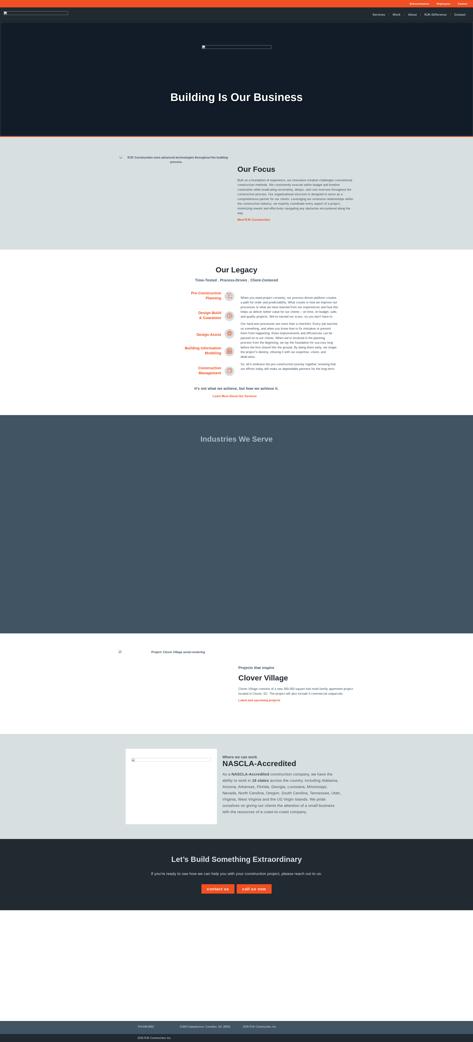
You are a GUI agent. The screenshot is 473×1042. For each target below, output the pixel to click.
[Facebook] (294, 1027)
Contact (460, 14)
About (412, 14)
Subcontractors (419, 3)
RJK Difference (435, 14)
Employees (443, 3)
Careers (462, 3)
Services (378, 14)
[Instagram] (301, 1027)
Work (396, 14)
